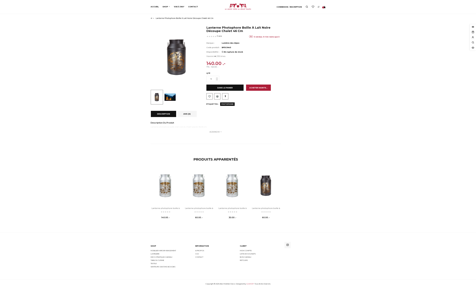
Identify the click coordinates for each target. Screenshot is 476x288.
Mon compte (246, 251)
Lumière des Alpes (230, 43)
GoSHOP (250, 284)
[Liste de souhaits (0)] (313, 6)
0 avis (219, 36)
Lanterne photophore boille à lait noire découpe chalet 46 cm (184, 18)
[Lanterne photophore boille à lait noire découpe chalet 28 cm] (266, 186)
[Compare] (318, 7)
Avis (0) (187, 114)
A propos (199, 251)
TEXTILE (154, 263)
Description (163, 114)
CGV (197, 254)
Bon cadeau (245, 257)
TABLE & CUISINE (157, 260)
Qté (208, 73)
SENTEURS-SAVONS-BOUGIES (163, 267)
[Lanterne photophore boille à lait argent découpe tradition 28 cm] (199, 186)
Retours (244, 260)
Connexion (283, 7)
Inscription (296, 7)
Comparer (217, 96)
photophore (227, 104)
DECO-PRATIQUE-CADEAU (161, 257)
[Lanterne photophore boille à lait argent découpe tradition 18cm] (232, 186)
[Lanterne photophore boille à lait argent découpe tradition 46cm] (165, 186)
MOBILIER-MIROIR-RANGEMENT (163, 251)
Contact (199, 257)
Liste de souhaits (209, 96)
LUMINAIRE (155, 254)
